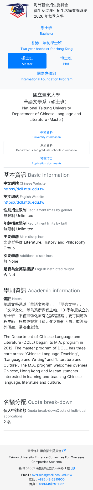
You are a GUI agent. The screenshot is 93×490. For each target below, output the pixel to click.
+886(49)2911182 (51, 484)
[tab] (46, 134)
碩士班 (33, 60)
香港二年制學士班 (49, 45)
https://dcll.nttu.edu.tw (24, 188)
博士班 (72, 60)
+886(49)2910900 (51, 479)
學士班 (54, 30)
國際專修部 (46, 76)
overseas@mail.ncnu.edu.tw (52, 475)
